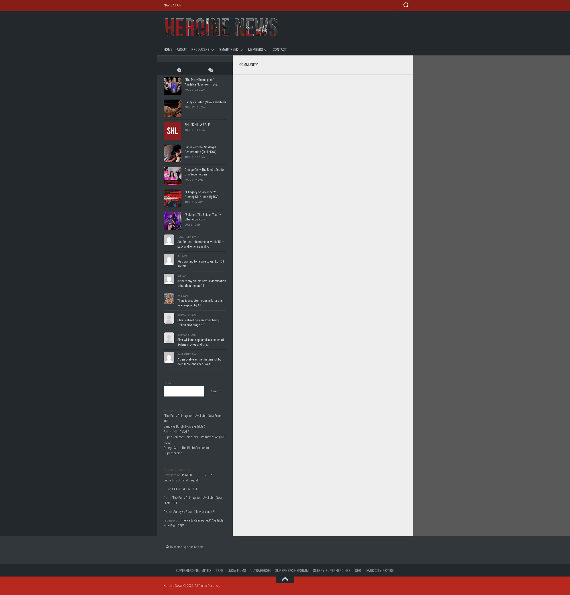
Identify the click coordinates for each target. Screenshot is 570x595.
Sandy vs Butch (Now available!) (205, 102)
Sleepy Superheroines (331, 571)
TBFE (219, 571)
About (182, 49)
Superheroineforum (292, 571)
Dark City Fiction (380, 571)
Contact (280, 49)
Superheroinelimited (193, 571)
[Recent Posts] (179, 70)
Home (168, 49)
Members (255, 49)
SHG (358, 571)
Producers (200, 49)
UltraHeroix (260, 571)
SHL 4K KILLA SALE (197, 125)
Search (168, 383)
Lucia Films (236, 571)
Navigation (172, 5)
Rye (166, 512)
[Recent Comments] (210, 70)
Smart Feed (228, 49)
